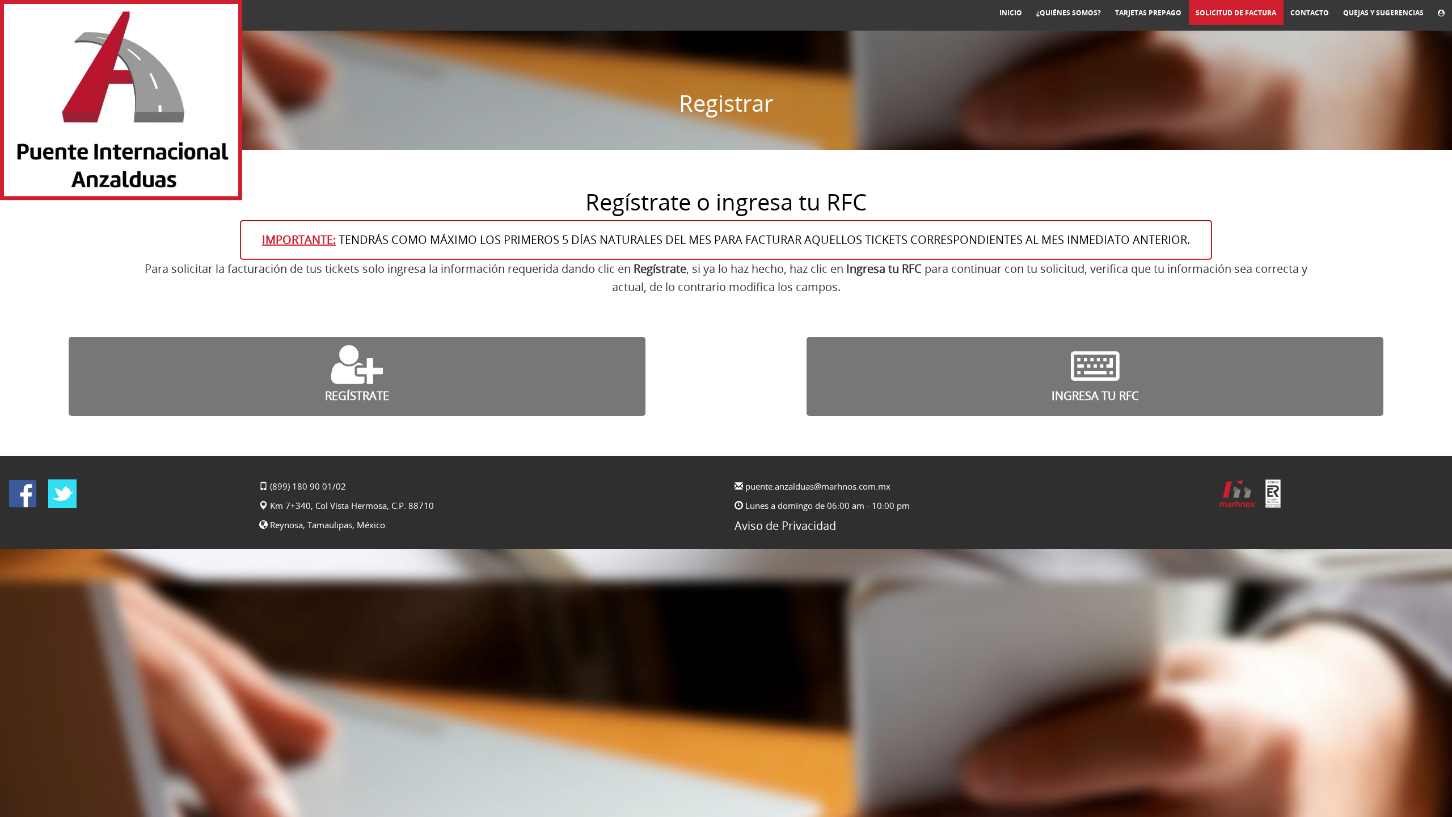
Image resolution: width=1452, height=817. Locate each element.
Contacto (1309, 13)
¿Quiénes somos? (1068, 13)
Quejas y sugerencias (1383, 13)
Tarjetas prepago (1148, 13)
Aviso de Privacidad (785, 525)
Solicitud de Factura (1236, 13)
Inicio (1010, 13)
